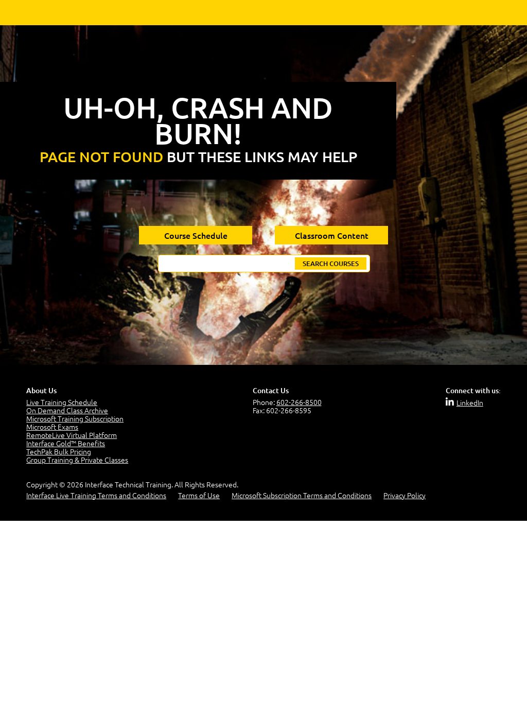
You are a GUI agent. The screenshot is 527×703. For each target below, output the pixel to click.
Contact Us (271, 390)
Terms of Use (199, 495)
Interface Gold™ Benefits (65, 443)
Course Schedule (195, 235)
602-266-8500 (299, 402)
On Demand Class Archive (67, 410)
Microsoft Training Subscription (75, 418)
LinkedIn (469, 402)
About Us (41, 390)
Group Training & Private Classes (77, 459)
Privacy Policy (404, 495)
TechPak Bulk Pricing (58, 451)
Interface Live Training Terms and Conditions (96, 495)
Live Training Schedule (61, 402)
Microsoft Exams (52, 426)
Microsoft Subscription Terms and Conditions (302, 495)
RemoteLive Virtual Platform (71, 435)
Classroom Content (331, 235)
